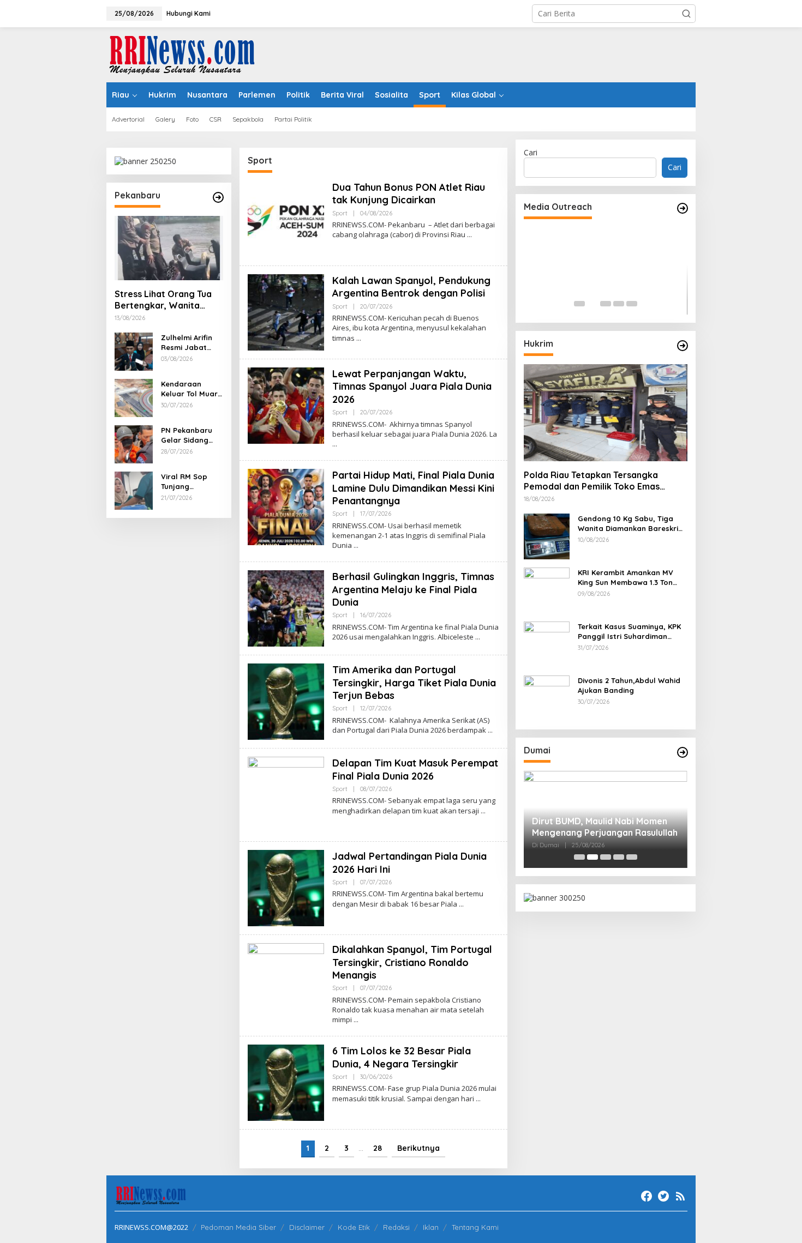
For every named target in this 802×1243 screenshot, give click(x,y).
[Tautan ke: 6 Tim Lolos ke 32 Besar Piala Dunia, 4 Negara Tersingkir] (286, 1082)
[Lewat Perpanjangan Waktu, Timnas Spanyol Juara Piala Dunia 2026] (334, 444)
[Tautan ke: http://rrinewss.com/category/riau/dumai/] (682, 752)
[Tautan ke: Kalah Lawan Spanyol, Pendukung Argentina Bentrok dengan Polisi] (286, 311)
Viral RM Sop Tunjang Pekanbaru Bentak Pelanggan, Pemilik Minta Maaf (184, 481)
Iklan (431, 1227)
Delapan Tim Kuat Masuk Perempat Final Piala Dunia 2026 (415, 769)
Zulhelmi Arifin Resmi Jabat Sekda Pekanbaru (186, 342)
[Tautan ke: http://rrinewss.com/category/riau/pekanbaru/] (218, 197)
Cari (530, 152)
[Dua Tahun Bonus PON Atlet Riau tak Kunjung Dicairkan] (469, 234)
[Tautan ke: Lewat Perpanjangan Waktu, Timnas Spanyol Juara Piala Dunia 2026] (286, 405)
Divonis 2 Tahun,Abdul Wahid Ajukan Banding (629, 685)
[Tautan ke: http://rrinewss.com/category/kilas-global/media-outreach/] (682, 208)
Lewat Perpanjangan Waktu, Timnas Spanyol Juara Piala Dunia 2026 (412, 386)
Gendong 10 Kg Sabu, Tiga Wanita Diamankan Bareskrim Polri (631, 523)
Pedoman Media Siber (238, 1227)
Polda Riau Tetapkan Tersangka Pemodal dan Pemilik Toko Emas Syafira (592, 480)
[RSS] (680, 1196)
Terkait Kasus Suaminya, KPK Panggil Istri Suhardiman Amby (629, 631)
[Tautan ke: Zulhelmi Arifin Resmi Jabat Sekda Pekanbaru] (134, 351)
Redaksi (396, 1227)
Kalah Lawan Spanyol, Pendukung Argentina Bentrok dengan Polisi (411, 286)
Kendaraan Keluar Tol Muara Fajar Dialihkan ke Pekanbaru (192, 389)
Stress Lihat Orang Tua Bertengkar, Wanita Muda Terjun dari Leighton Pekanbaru (163, 299)
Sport (340, 213)
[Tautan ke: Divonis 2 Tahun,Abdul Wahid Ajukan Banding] (547, 697)
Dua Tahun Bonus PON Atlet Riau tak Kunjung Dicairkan (408, 193)
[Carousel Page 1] (579, 303)
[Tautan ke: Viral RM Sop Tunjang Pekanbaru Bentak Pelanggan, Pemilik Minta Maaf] (134, 490)
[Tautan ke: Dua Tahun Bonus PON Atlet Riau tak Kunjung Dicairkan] (286, 218)
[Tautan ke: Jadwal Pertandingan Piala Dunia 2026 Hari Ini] (286, 887)
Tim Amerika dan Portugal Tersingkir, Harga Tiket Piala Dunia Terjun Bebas (414, 682)
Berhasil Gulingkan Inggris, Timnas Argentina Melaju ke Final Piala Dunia (413, 589)
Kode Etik (354, 1227)
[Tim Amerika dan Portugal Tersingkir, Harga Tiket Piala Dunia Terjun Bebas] (490, 730)
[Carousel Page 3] (605, 303)
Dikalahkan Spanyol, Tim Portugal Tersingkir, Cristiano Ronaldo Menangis (412, 962)
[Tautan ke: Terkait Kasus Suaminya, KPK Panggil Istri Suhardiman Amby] (547, 643)
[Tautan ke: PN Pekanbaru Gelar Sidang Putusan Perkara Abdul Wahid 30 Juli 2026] (134, 443)
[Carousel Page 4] (618, 303)
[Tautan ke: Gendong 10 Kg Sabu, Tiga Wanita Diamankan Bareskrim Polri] (547, 535)
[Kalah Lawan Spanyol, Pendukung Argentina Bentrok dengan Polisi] (358, 338)
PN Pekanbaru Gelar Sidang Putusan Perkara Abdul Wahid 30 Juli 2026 (191, 435)
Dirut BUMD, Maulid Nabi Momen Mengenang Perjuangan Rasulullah (605, 827)
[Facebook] (646, 1196)
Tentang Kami (475, 1227)
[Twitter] (663, 1196)
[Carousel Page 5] (631, 303)
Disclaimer (307, 1227)
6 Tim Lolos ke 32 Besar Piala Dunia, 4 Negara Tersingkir (401, 1057)
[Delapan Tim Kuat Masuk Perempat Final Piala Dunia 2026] (483, 811)
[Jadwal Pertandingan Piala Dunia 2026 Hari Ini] (461, 904)
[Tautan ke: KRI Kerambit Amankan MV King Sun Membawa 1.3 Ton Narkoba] (547, 589)
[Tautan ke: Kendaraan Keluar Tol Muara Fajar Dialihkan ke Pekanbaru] (134, 397)
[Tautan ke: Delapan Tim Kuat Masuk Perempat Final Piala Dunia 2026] (286, 794)
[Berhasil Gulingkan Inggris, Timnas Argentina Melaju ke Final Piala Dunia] (477, 637)
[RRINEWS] (188, 54)
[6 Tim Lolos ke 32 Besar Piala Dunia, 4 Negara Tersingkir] (478, 1098)
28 (377, 1148)
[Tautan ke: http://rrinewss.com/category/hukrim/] (682, 345)
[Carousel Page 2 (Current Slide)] (592, 303)
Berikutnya (418, 1148)
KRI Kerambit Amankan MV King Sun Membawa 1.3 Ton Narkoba (625, 577)
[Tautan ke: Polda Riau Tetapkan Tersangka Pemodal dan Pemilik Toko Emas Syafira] (605, 412)
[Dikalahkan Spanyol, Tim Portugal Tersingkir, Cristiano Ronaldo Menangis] (356, 1019)
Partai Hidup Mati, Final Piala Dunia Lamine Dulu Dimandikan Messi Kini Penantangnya (413, 488)
